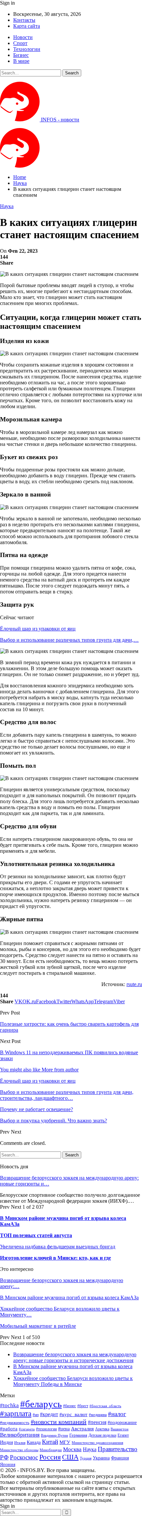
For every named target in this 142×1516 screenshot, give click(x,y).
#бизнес (69, 1406)
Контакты (24, 20)
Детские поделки (102, 1435)
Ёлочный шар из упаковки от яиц (38, 628)
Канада (34, 1442)
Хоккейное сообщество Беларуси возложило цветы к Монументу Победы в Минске (73, 1381)
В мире (21, 61)
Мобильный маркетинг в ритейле (38, 1326)
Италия (19, 1443)
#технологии (46, 1429)
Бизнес (21, 55)
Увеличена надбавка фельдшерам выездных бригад (57, 1246)
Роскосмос (24, 1457)
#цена (64, 1428)
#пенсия (97, 1422)
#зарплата (15, 1413)
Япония (7, 1464)
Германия (78, 1435)
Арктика (102, 1429)
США (70, 1457)
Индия (6, 1442)
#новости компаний (59, 1421)
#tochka (9, 1405)
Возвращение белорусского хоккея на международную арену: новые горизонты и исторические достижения (74, 1357)
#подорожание (122, 1422)
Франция (120, 1457)
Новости (23, 37)
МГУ (64, 1442)
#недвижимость (14, 1422)
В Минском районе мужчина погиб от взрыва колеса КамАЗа (69, 1297)
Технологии (26, 49)
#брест (82, 1406)
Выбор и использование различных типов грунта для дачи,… (69, 640)
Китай (50, 1441)
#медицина (98, 1415)
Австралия (82, 1428)
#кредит (49, 1414)
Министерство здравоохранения (97, 1443)
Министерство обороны (19, 1450)
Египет (123, 1435)
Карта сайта (26, 26)
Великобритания (20, 1435)
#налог (117, 1413)
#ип (36, 1414)
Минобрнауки (51, 1450)
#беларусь (41, 1404)
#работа (9, 1428)
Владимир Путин (54, 1435)
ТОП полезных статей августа (36, 1235)
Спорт (20, 43)
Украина (101, 1457)
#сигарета (27, 1429)
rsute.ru (134, 984)
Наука (7, 206)
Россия (50, 1457)
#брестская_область (105, 1406)
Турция (85, 1458)
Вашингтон (119, 1429)
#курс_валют (73, 1414)
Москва (72, 1449)
